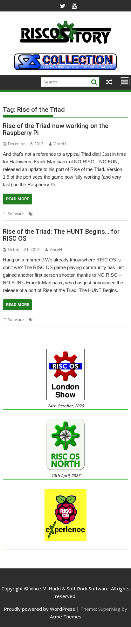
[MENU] (124, 81)
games (40, 214)
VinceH (59, 143)
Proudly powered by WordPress (39, 609)
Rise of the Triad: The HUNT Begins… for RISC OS (61, 235)
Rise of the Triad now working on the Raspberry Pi (55, 129)
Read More (17, 198)
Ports (88, 214)
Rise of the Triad (110, 214)
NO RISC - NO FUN (65, 214)
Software (16, 214)
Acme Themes (65, 616)
